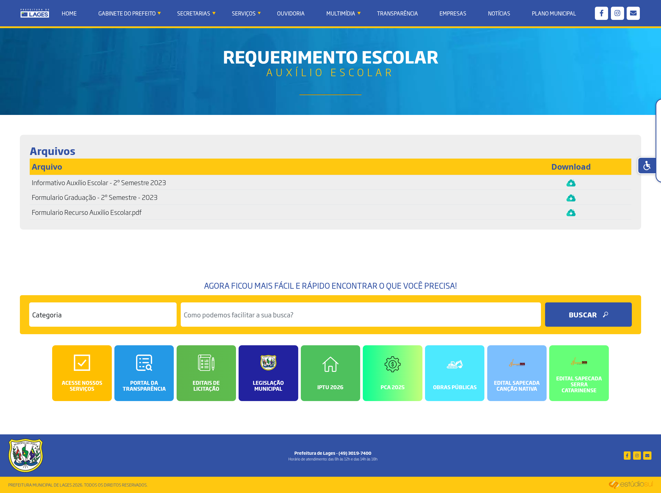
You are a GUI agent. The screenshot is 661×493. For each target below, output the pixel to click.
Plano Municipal (554, 13)
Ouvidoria (291, 13)
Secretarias (193, 13)
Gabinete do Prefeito (127, 13)
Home (69, 13)
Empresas (452, 13)
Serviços (244, 13)
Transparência (397, 13)
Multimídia (340, 13)
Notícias (499, 13)
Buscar (583, 314)
